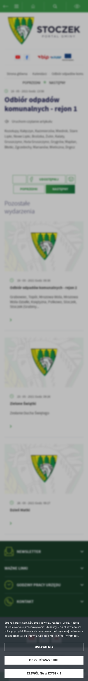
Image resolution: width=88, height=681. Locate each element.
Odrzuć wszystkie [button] (44, 660)
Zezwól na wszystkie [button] (44, 673)
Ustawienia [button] (44, 647)
